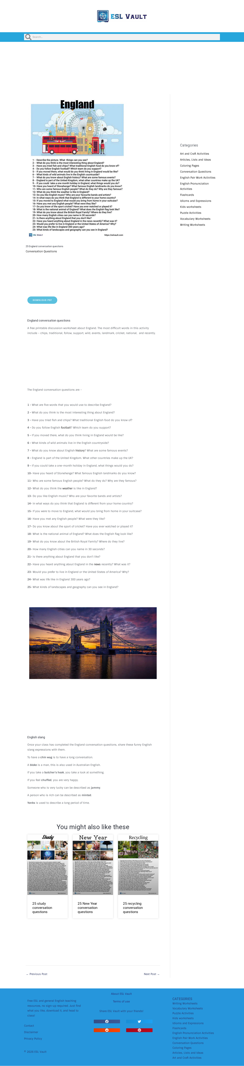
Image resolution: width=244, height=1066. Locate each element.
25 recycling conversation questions (133, 908)
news (97, 564)
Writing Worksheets (192, 225)
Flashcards (187, 195)
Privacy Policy (33, 1038)
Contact (29, 1025)
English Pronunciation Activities (193, 1033)
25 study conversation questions (42, 908)
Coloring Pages (189, 165)
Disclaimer (31, 1032)
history (80, 450)
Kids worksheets (190, 207)
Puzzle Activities (190, 213)
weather (67, 488)
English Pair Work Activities (197, 177)
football (66, 427)
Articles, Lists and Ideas (195, 159)
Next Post (152, 974)
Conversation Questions (41, 251)
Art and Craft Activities (194, 153)
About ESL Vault (121, 994)
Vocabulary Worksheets (195, 219)
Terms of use (121, 1001)
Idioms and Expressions (195, 201)
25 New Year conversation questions (87, 908)
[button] (107, 1021)
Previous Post (36, 974)
